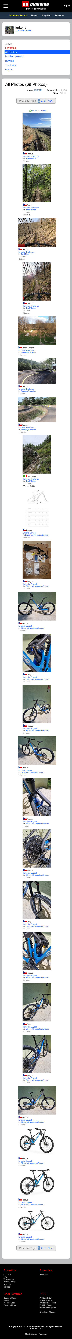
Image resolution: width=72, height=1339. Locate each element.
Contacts (7, 1274)
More (58, 15)
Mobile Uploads (14, 56)
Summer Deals (18, 15)
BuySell (47, 15)
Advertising (44, 1274)
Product (6, 1300)
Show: (51, 90)
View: (30, 90)
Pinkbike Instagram (47, 1308)
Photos (6, 1305)
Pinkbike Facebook (47, 1303)
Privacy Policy (9, 1282)
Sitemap (6, 1287)
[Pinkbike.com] (36, 4)
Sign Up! (7, 1284)
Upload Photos (39, 110)
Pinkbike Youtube (46, 1305)
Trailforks (10, 65)
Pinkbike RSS (45, 1298)
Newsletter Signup (47, 1312)
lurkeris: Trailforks (31, 156)
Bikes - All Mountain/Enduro (36, 535)
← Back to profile (23, 30)
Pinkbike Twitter (46, 1300)
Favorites (10, 47)
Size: (56, 93)
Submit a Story (9, 1298)
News (34, 15)
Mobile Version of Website (36, 1334)
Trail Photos (31, 158)
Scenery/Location (28, 352)
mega (8, 69)
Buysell (9, 60)
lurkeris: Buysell (29, 533)
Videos (13, 1305)
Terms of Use (9, 1279)
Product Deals (9, 1303)
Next (50, 100)
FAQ (5, 1277)
